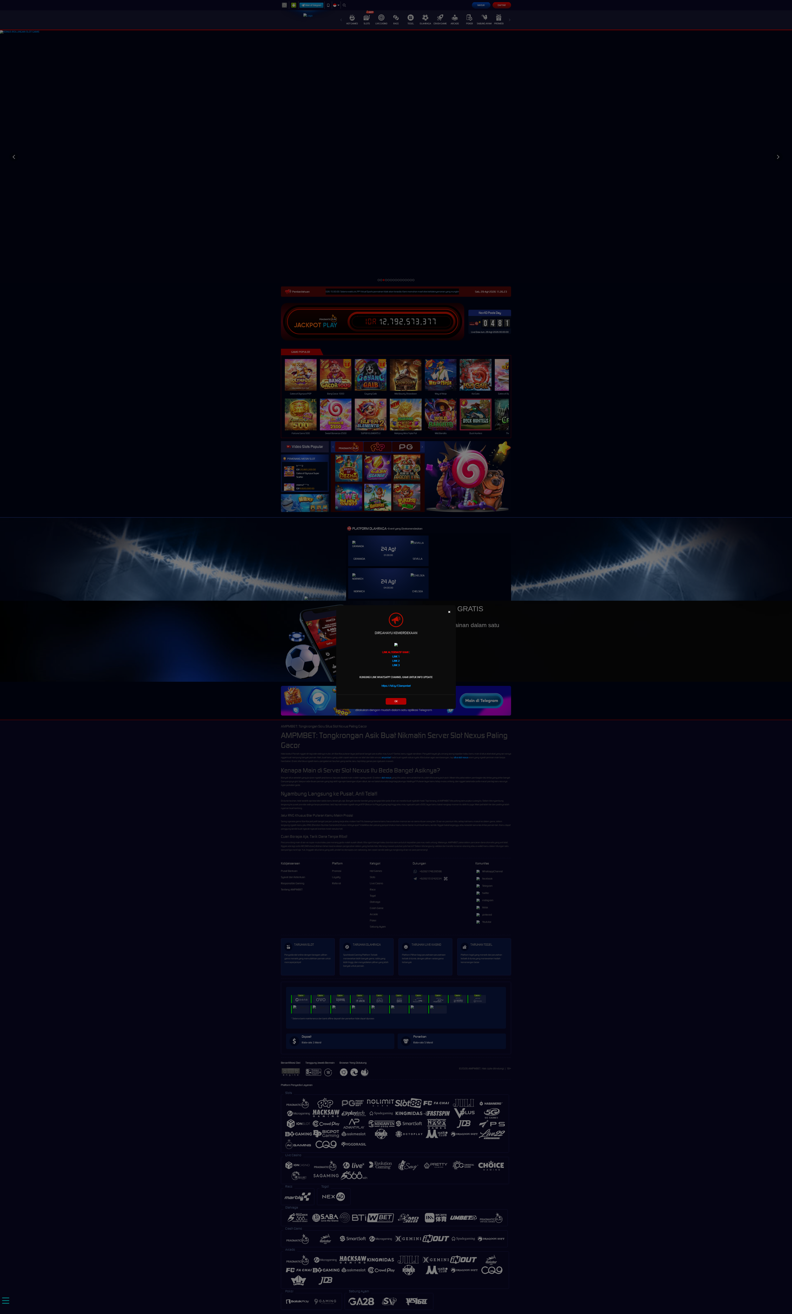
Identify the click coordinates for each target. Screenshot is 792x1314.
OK (396, 701)
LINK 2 (396, 661)
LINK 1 (396, 656)
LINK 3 (396, 665)
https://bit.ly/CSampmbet (396, 686)
